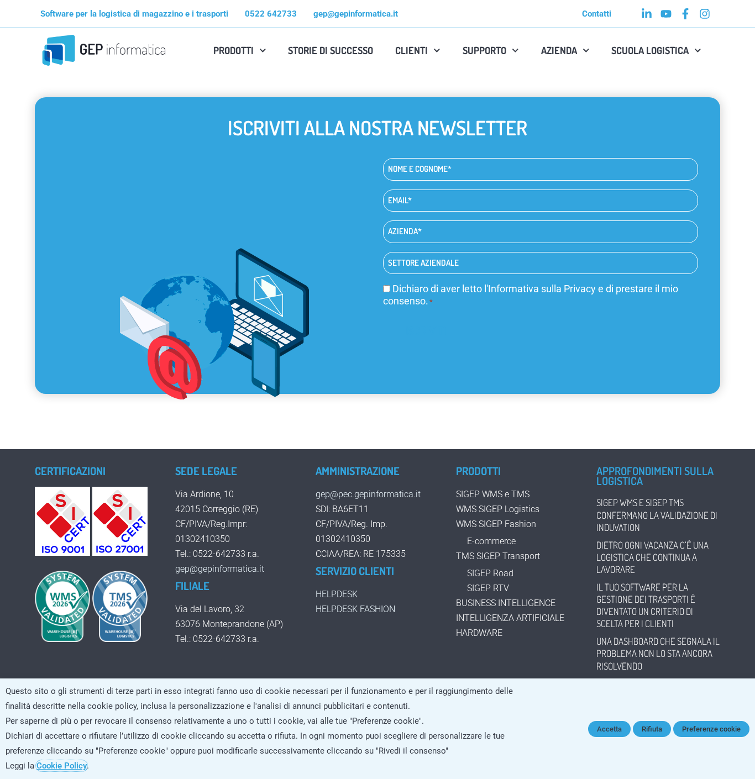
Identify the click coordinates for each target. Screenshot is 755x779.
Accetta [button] (609, 729)
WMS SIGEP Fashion (496, 524)
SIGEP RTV (488, 588)
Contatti (596, 14)
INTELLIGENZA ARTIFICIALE (510, 618)
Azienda (559, 50)
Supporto (484, 50)
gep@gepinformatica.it (219, 569)
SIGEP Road (490, 573)
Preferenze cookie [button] (711, 729)
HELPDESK (337, 594)
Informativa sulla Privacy (542, 288)
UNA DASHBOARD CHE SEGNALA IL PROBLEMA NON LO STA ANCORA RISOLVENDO (658, 653)
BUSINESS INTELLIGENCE (505, 603)
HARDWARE (479, 633)
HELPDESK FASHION (355, 609)
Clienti (411, 50)
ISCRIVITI (426, 330)
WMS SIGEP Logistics (497, 509)
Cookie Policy (61, 766)
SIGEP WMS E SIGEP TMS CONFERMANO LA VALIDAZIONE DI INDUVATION (656, 515)
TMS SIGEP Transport (498, 556)
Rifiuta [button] (652, 729)
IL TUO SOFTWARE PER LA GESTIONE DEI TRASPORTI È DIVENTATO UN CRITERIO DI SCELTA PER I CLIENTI (645, 605)
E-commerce (491, 541)
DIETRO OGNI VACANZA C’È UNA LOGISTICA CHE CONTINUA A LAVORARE (652, 557)
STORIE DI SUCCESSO (330, 50)
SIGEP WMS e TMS (492, 494)
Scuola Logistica (650, 50)
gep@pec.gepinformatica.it (368, 494)
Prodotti (233, 50)
